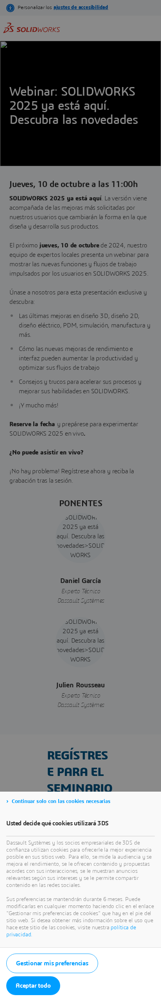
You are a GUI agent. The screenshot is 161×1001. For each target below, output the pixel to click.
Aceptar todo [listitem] (33, 986)
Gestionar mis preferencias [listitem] (52, 963)
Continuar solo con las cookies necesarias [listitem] (61, 801)
